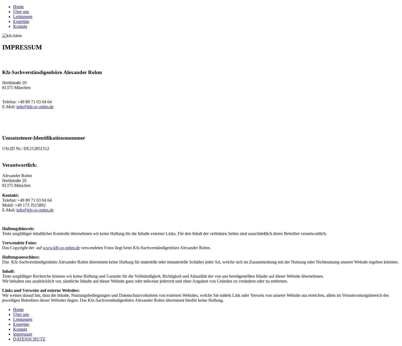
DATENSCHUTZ (29, 339)
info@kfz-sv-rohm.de (35, 106)
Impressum (22, 334)
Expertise (21, 21)
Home (18, 6)
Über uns (21, 11)
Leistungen (22, 16)
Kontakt (20, 26)
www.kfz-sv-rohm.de (61, 247)
